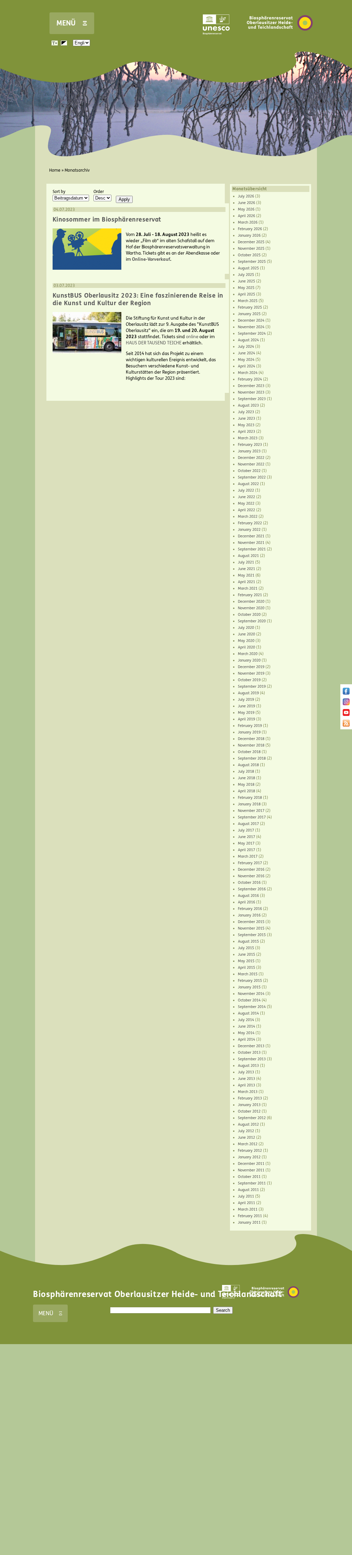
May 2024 (246, 359)
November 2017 (251, 810)
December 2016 (251, 869)
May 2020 (246, 641)
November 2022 (251, 464)
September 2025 (252, 261)
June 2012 (246, 1137)
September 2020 (252, 621)
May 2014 (246, 1033)
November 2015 (251, 928)
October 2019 (249, 680)
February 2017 (250, 863)
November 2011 (251, 1170)
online (192, 337)
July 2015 (246, 948)
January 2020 (249, 660)
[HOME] (279, 41)
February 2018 (250, 797)
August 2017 (248, 824)
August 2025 (248, 268)
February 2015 (250, 980)
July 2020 (246, 627)
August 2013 (248, 1065)
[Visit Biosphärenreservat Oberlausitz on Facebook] (346, 693)
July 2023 (246, 412)
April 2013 (246, 1085)
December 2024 (251, 320)
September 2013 (252, 1059)
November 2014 (251, 993)
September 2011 (252, 1183)
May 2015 (246, 961)
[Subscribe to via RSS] (346, 725)
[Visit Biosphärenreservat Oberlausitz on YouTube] (346, 714)
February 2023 (250, 444)
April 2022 (246, 510)
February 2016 (250, 909)
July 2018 (246, 771)
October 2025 (249, 255)
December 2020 (251, 601)
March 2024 (247, 373)
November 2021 (251, 542)
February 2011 (250, 1216)
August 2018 (248, 765)
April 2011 (246, 1203)
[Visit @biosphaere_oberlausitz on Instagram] (346, 704)
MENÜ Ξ (71, 23)
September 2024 (252, 333)
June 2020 (246, 634)
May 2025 (246, 288)
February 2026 (250, 229)
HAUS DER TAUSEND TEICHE (154, 343)
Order (99, 191)
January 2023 (249, 451)
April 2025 (246, 294)
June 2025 (246, 281)
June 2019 (246, 706)
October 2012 (249, 1111)
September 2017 (252, 817)
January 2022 (249, 529)
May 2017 (246, 843)
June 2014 (246, 1026)
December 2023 (251, 386)
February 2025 (250, 307)
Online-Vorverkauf (151, 259)
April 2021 (246, 582)
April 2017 (246, 850)
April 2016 (246, 902)
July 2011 (246, 1196)
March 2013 (247, 1092)
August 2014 (248, 1013)
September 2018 (252, 758)
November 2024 (251, 327)
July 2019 (246, 699)
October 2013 (249, 1052)
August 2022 (248, 484)
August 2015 (248, 941)
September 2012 (252, 1118)
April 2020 (246, 647)
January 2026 (249, 235)
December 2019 (251, 667)
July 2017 (246, 830)
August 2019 (248, 693)
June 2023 (246, 418)
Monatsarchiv (77, 170)
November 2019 (251, 673)
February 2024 (250, 379)
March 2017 (247, 856)
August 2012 (248, 1124)
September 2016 (252, 889)
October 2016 (249, 882)
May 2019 (246, 712)
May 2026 (246, 209)
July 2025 (246, 274)
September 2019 (252, 686)
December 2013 (251, 1046)
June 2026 (246, 203)
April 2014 (246, 1039)
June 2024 (246, 353)
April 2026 (246, 216)
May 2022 (246, 503)
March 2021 (247, 588)
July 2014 (246, 1020)
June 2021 (246, 569)
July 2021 (246, 562)
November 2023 (251, 392)
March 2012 (247, 1144)
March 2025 (247, 301)
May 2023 (246, 425)
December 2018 (251, 739)
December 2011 (251, 1163)
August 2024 (248, 340)
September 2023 (252, 399)
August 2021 (248, 556)
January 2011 (249, 1222)
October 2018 (249, 752)
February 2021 (250, 595)
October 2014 (249, 1000)
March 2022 (247, 516)
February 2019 (250, 725)
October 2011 (249, 1177)
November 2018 (251, 745)
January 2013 (249, 1105)
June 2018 (246, 778)
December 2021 (251, 536)
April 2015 (246, 967)
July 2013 (246, 1072)
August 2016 (248, 895)
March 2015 (247, 974)
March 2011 (247, 1209)
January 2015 (249, 987)
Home (54, 170)
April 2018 (246, 791)
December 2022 (251, 457)
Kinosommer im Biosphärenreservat (107, 219)
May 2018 (246, 784)
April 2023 (246, 431)
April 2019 (246, 719)
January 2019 (249, 732)
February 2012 (250, 1150)
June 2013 (246, 1078)
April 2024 (246, 366)
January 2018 (249, 804)
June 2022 (246, 497)
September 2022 (252, 477)
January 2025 (249, 314)
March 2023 (247, 438)
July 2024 (246, 346)
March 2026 (247, 222)
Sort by (59, 191)
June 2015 (246, 954)
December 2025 (251, 242)
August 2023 (248, 405)
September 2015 (252, 935)
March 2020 (247, 654)
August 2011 (248, 1190)
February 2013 (250, 1098)
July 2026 (246, 196)
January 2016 (249, 915)
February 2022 (250, 523)
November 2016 (251, 876)
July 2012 (246, 1131)
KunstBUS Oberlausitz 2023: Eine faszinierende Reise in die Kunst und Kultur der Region (138, 299)
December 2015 (251, 922)
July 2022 (246, 490)
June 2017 (246, 837)
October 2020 (249, 614)
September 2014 (252, 1007)
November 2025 (251, 248)
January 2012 (249, 1157)
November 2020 (251, 608)
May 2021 (246, 575)
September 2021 (252, 549)
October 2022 (249, 471)
